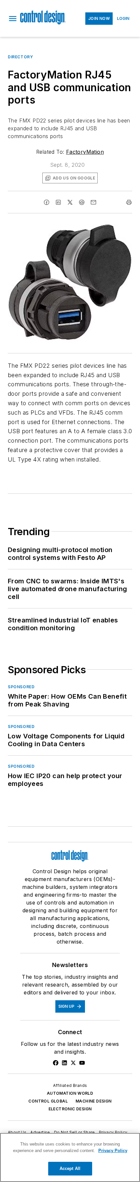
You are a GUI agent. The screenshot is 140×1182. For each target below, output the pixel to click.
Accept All (70, 1168)
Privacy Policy (113, 1132)
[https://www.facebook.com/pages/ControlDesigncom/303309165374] (55, 1063)
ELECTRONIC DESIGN (70, 1108)
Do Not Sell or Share (74, 1132)
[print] (129, 202)
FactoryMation (85, 152)
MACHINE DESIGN (94, 1101)
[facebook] (46, 202)
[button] (13, 18)
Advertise (40, 1132)
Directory (20, 56)
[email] (93, 202)
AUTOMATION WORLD (70, 1093)
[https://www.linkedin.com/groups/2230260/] (64, 1063)
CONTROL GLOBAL (48, 1101)
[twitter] (70, 202)
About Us (17, 1132)
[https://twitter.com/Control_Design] (73, 1063)
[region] (70, 1157)
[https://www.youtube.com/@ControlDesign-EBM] (82, 1063)
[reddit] (81, 202)
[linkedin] (58, 202)
